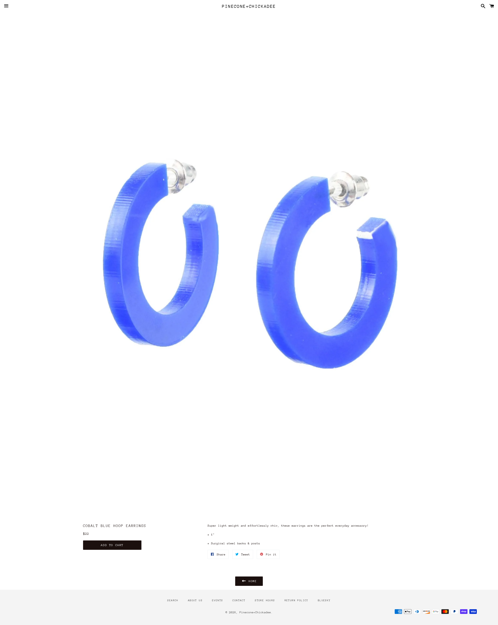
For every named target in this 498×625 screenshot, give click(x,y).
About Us (195, 600)
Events (217, 600)
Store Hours (265, 600)
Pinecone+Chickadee (249, 6)
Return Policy (296, 600)
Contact (238, 600)
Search (172, 600)
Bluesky (324, 600)
